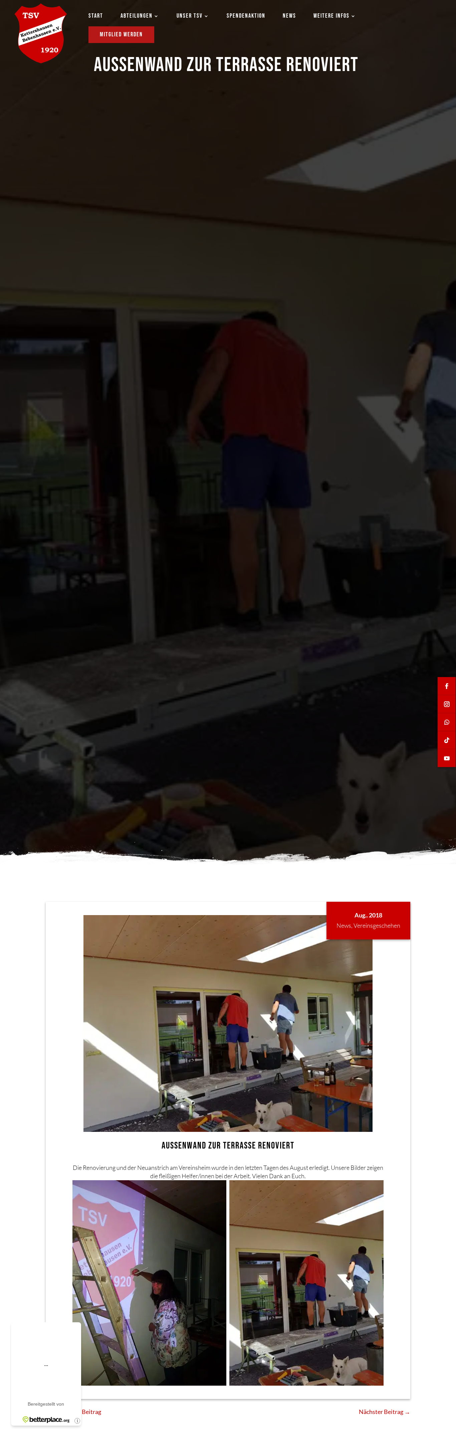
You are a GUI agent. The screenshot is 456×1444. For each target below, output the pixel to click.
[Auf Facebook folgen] (447, 686)
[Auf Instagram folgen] (447, 704)
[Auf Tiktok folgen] (447, 740)
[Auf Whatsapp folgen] (447, 722)
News (343, 925)
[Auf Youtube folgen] (447, 758)
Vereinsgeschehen (377, 925)
